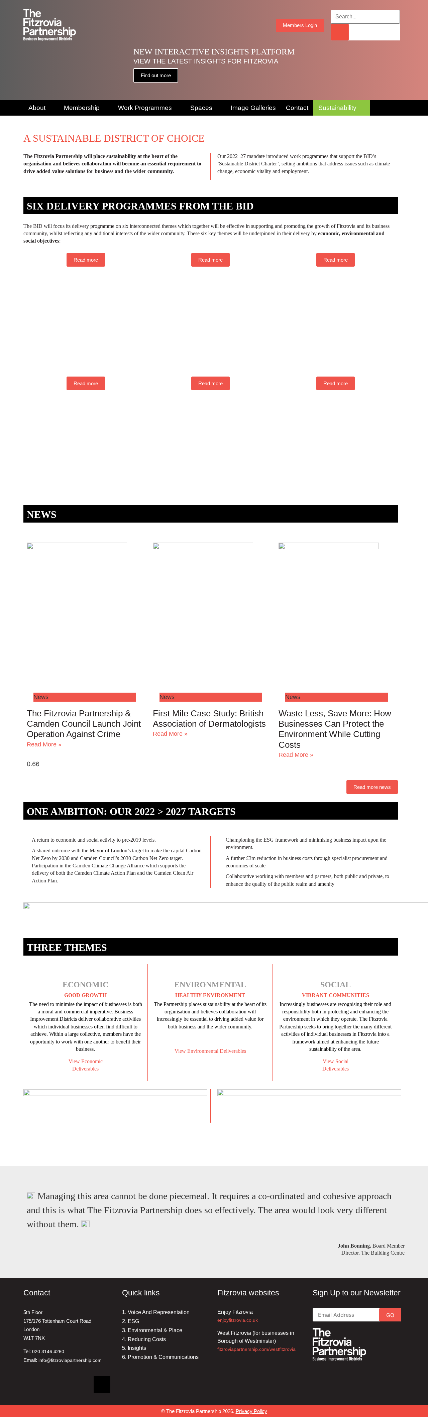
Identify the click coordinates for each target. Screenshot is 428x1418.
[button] (6, 50)
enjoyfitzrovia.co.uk (237, 1320)
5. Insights (134, 1348)
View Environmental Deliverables (210, 1051)
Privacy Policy (251, 1411)
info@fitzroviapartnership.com (70, 1360)
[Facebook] (55, 1384)
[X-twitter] (102, 1384)
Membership (82, 107)
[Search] (340, 32)
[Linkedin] (31, 1384)
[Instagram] (78, 1384)
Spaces (201, 107)
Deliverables (335, 1069)
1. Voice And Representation (156, 1312)
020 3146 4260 (48, 1351)
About (36, 107)
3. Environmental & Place (152, 1330)
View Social (335, 1061)
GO (390, 1315)
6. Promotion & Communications (160, 1357)
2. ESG (130, 1321)
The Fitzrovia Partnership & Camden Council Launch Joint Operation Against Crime (84, 723)
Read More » (44, 744)
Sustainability (337, 107)
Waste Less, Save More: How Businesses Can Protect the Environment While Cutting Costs (335, 729)
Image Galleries (253, 107)
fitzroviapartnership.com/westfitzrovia (256, 1349)
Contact (297, 107)
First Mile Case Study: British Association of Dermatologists (209, 718)
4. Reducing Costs (144, 1339)
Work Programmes (145, 107)
